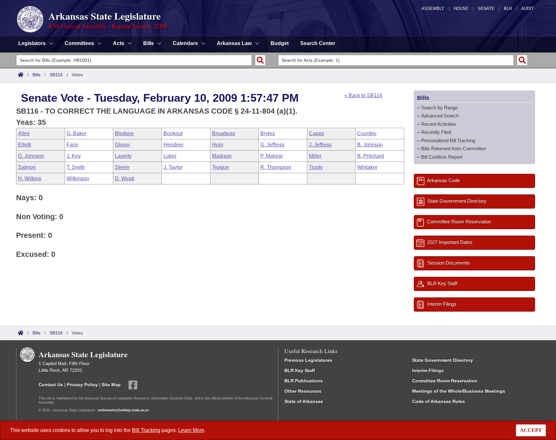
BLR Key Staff (299, 370)
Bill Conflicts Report (441, 157)
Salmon (27, 167)
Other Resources (302, 391)
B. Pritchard (370, 156)
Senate (486, 8)
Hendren (173, 144)
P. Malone (271, 156)
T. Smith (76, 167)
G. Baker (77, 133)
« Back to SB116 (363, 95)
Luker (169, 156)
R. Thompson (275, 167)
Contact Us (51, 384)
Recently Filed (436, 132)
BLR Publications (303, 380)
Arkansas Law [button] (234, 43)
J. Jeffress (320, 144)
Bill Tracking (146, 430)
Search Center (317, 43)
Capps (316, 133)
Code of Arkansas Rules (438, 401)
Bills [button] (148, 43)
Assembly (433, 8)
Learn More (191, 430)
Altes (24, 133)
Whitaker (367, 167)
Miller (315, 156)
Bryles (267, 133)
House (461, 8)
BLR (508, 8)
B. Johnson (370, 144)
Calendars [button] (185, 43)
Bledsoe (124, 133)
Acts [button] (118, 43)
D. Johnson (31, 156)
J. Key (74, 156)
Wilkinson (78, 178)
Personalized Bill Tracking (448, 140)
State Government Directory (442, 360)
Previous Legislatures (308, 360)
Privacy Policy (82, 384)
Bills (36, 74)
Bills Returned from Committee (453, 148)
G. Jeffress (272, 144)
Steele (122, 167)
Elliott (24, 144)
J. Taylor (172, 167)
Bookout (172, 133)
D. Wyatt (124, 178)
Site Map (111, 384)
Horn (217, 144)
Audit (527, 8)
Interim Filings (428, 370)
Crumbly (366, 133)
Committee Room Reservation (444, 380)
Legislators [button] (32, 43)
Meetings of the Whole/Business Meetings (458, 391)
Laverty (123, 156)
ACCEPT (531, 430)
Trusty (316, 167)
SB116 (56, 74)
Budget (280, 43)
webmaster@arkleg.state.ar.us (123, 410)
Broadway (223, 133)
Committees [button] (79, 43)
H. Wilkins (29, 178)
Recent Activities (438, 124)
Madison (222, 156)
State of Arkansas (303, 401)
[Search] (260, 60)
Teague (220, 167)
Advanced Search (440, 115)
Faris (72, 144)
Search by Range (439, 107)
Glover (122, 144)
